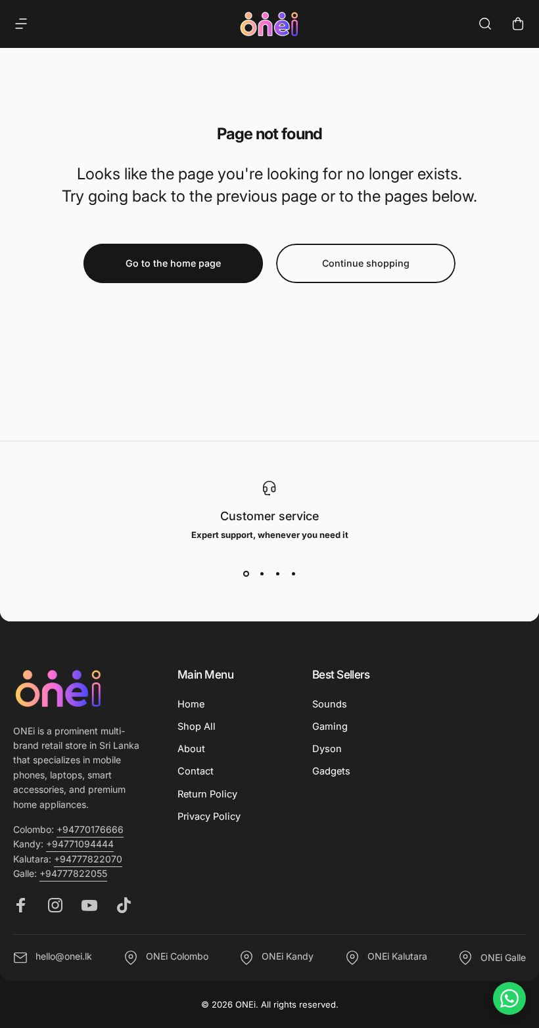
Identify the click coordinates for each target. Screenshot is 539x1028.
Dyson (327, 749)
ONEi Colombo (177, 957)
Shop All (196, 726)
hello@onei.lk (63, 957)
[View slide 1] (246, 574)
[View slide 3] (277, 574)
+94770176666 (90, 829)
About (191, 749)
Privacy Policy (209, 816)
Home (190, 704)
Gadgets (331, 771)
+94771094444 (80, 843)
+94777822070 (88, 858)
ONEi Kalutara (397, 957)
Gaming (330, 726)
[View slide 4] (293, 574)
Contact (195, 771)
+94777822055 (73, 873)
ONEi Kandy (288, 957)
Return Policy (207, 794)
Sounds (329, 704)
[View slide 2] (262, 574)
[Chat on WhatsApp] (509, 998)
